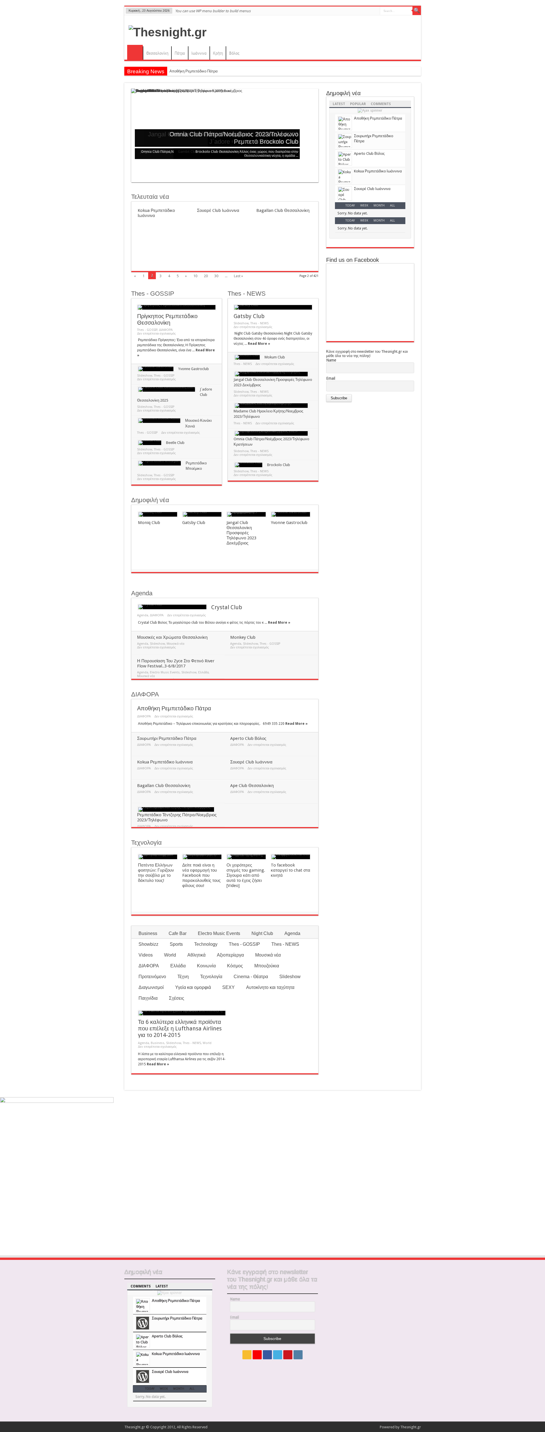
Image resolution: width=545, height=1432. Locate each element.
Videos (146, 955)
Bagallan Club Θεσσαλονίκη (282, 210)
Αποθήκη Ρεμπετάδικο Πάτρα (193, 71)
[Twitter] (277, 1354)
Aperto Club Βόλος (248, 738)
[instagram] (298, 1354)
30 (216, 276)
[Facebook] (267, 1354)
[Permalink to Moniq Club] (158, 514)
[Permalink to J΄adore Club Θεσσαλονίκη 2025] (166, 389)
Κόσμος (235, 965)
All (392, 205)
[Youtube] (287, 1354)
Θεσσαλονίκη (157, 53)
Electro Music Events (165, 672)
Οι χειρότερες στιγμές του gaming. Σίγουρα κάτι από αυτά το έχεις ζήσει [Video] (246, 875)
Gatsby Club (249, 316)
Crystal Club (226, 607)
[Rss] (246, 1354)
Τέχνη (183, 976)
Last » (238, 276)
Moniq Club (149, 522)
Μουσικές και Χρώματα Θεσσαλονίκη (172, 637)
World (170, 955)
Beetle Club (175, 443)
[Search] (416, 11)
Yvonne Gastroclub (193, 369)
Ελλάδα (203, 672)
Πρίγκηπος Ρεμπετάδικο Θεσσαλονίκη (167, 319)
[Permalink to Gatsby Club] (273, 307)
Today (350, 205)
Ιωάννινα (199, 53)
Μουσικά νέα (175, 644)
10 (195, 276)
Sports (176, 944)
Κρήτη (218, 53)
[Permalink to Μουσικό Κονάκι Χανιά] (159, 420)
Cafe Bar (177, 933)
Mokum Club (275, 357)
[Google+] (257, 1354)
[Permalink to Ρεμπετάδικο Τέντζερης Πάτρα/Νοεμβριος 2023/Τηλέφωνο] (176, 809)
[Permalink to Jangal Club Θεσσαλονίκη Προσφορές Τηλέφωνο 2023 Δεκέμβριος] (271, 374)
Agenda (141, 593)
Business (148, 933)
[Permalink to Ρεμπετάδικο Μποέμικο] (159, 463)
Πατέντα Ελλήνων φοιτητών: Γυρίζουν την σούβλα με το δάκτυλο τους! (156, 873)
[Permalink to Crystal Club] (172, 607)
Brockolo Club (279, 141)
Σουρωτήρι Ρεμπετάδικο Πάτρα (166, 738)
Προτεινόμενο (152, 976)
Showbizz (148, 944)
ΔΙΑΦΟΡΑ (166, 330)
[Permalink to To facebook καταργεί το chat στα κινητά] (290, 857)
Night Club (262, 933)
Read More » (259, 344)
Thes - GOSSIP (152, 293)
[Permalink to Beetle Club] (149, 443)
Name (331, 360)
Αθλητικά (196, 955)
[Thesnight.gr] (168, 32)
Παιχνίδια (148, 998)
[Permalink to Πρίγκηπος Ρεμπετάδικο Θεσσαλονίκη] (176, 307)
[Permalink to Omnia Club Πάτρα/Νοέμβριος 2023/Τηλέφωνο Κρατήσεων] (271, 433)
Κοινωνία (206, 965)
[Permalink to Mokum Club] (247, 357)
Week (364, 205)
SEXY (228, 987)
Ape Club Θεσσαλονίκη (252, 785)
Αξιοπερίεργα (230, 955)
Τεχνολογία (146, 842)
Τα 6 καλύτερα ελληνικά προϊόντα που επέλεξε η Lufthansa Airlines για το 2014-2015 (180, 1028)
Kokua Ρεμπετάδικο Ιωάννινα (165, 762)
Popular (358, 104)
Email (330, 378)
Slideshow (144, 375)
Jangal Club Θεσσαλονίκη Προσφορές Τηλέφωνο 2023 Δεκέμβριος (241, 533)
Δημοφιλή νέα (150, 500)
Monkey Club (242, 637)
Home (135, 52)
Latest (339, 104)
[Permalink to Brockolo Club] (248, 465)
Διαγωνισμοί (151, 987)
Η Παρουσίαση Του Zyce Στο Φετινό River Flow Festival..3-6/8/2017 (176, 663)
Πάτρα (180, 53)
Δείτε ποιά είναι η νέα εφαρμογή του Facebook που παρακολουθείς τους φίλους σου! (201, 875)
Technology (205, 944)
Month (379, 205)
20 (206, 276)
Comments (381, 104)
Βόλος (234, 53)
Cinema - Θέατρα (251, 976)
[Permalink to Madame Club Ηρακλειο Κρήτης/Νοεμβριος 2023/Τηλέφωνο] (271, 405)
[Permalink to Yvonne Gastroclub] (155, 369)
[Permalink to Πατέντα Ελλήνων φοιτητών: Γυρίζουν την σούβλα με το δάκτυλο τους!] (158, 857)
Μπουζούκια (266, 965)
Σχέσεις (176, 998)
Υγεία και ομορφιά (193, 987)
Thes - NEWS (247, 293)
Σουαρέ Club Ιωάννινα (218, 210)
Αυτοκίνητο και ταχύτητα (270, 987)
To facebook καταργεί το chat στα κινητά (290, 870)
